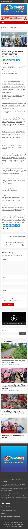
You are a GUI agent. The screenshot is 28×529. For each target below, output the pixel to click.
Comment (5, 259)
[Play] (4, 323)
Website (4, 290)
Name (4, 277)
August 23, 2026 (6, 364)
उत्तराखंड (7, 357)
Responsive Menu (25, 1)
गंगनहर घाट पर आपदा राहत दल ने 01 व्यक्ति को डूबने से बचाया (13, 493)
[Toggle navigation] (3, 22)
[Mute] (21, 323)
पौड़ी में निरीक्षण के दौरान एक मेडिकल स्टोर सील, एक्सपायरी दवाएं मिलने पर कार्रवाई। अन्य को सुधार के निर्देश (13, 244)
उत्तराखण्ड (4, 49)
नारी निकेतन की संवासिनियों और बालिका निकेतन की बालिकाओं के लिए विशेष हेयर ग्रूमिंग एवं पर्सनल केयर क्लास (14, 386)
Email (4, 284)
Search (4, 330)
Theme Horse (20, 524)
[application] (14, 318)
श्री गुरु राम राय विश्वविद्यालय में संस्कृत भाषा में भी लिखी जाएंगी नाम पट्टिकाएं (14, 237)
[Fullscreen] (24, 323)
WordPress (19, 526)
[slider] (13, 323)
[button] (14, 318)
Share (5, 63)
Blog (4, 357)
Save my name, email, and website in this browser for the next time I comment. (12, 299)
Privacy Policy (6, 524)
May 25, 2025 (5, 56)
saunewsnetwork (13, 56)
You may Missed (7, 341)
